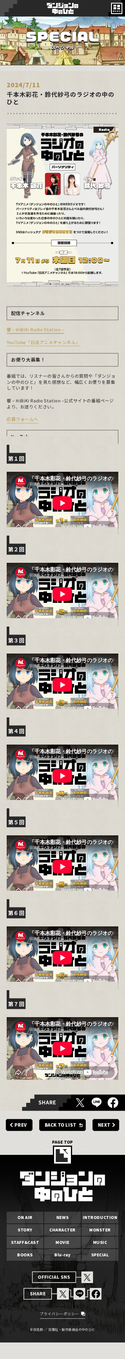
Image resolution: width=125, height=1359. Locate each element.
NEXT (104, 1125)
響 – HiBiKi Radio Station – (35, 330)
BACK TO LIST (60, 1125)
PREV (21, 1125)
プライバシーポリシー (59, 1314)
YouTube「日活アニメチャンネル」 (43, 342)
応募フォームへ (22, 419)
